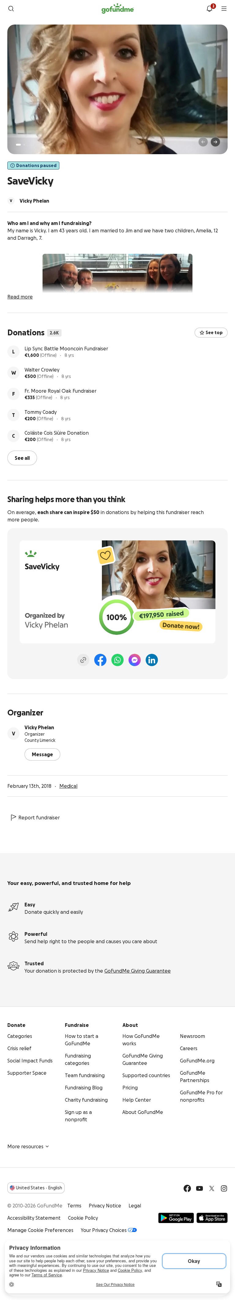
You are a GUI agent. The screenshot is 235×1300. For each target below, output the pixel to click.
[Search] (11, 8)
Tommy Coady (40, 412)
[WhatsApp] (117, 659)
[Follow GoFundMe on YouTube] (199, 1188)
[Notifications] (209, 8)
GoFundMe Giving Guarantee (137, 970)
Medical (68, 785)
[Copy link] (83, 659)
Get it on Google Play (176, 1217)
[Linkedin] (152, 659)
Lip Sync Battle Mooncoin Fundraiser (66, 348)
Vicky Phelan (39, 727)
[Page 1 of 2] (18, 145)
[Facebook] (100, 659)
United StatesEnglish (39, 1187)
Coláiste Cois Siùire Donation (56, 433)
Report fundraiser (39, 817)
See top (214, 332)
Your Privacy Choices (104, 1229)
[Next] (215, 142)
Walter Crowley (41, 369)
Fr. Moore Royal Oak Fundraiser (60, 391)
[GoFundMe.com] (118, 8)
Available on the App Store (212, 1217)
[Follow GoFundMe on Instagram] (224, 1188)
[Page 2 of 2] (24, 145)
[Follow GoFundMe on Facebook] (187, 1188)
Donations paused (36, 165)
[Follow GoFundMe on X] (212, 1188)
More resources (25, 1146)
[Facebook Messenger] (135, 659)
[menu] (224, 8)
